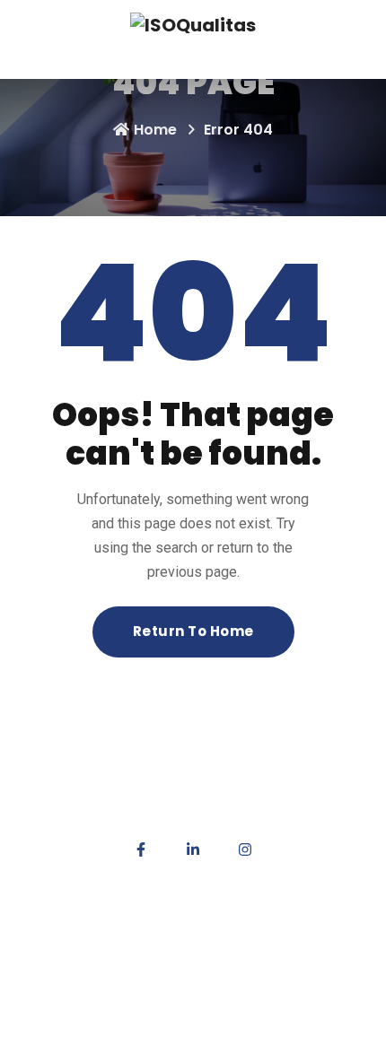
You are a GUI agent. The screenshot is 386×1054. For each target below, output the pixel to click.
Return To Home (193, 631)
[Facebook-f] (140, 849)
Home (155, 129)
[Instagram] (245, 849)
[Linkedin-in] (193, 849)
